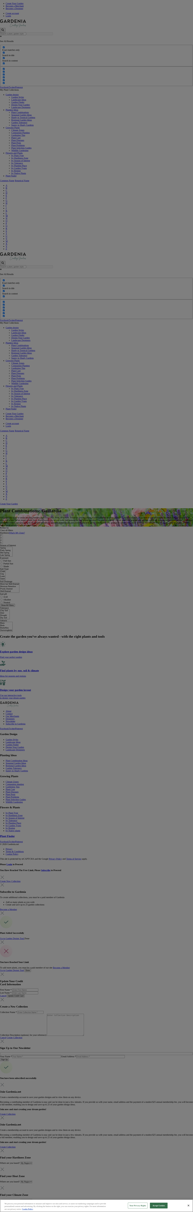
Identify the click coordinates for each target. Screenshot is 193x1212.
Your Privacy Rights (137, 1205)
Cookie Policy (27, 1209)
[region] (96, 1205)
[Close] (188, 1205)
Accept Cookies (159, 1205)
